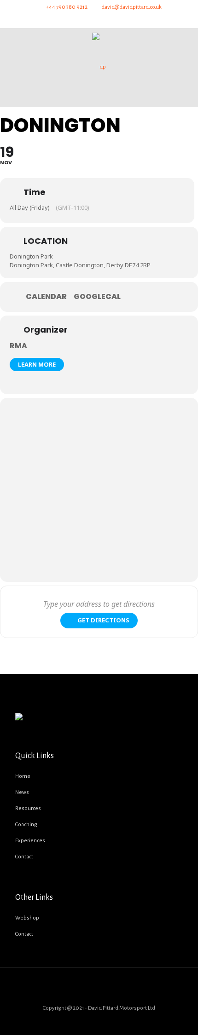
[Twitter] (83, 19)
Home (22, 776)
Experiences (30, 841)
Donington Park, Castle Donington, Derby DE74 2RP (80, 265)
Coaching (26, 825)
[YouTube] (99, 19)
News (22, 792)
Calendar (46, 297)
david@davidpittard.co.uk (131, 7)
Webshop (27, 918)
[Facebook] (66, 19)
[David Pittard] (99, 67)
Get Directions (103, 620)
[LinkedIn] (115, 19)
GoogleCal (97, 297)
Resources (28, 808)
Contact (24, 857)
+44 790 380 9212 (66, 7)
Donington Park (31, 256)
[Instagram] (132, 19)
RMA (18, 345)
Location (45, 241)
